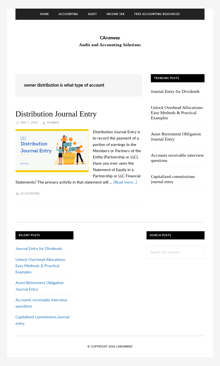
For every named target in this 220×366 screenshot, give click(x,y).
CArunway (110, 38)
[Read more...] (125, 182)
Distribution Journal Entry (56, 114)
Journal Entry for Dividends (175, 91)
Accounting (30, 193)
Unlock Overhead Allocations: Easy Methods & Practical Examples (177, 112)
